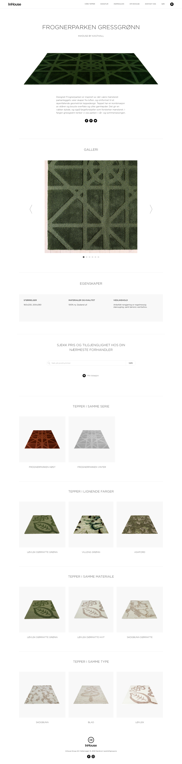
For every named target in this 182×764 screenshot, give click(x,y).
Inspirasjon (119, 4)
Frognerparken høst (42, 467)
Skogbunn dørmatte (140, 637)
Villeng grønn (91, 552)
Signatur (104, 4)
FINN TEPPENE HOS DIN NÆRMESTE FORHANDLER (172, 4)
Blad (91, 722)
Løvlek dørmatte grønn (42, 552)
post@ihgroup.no (110, 751)
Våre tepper (90, 4)
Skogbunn (42, 722)
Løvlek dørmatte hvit (91, 637)
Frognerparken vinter (92, 467)
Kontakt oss (150, 4)
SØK (163, 4)
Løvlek (139, 722)
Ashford (139, 552)
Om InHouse (135, 4)
